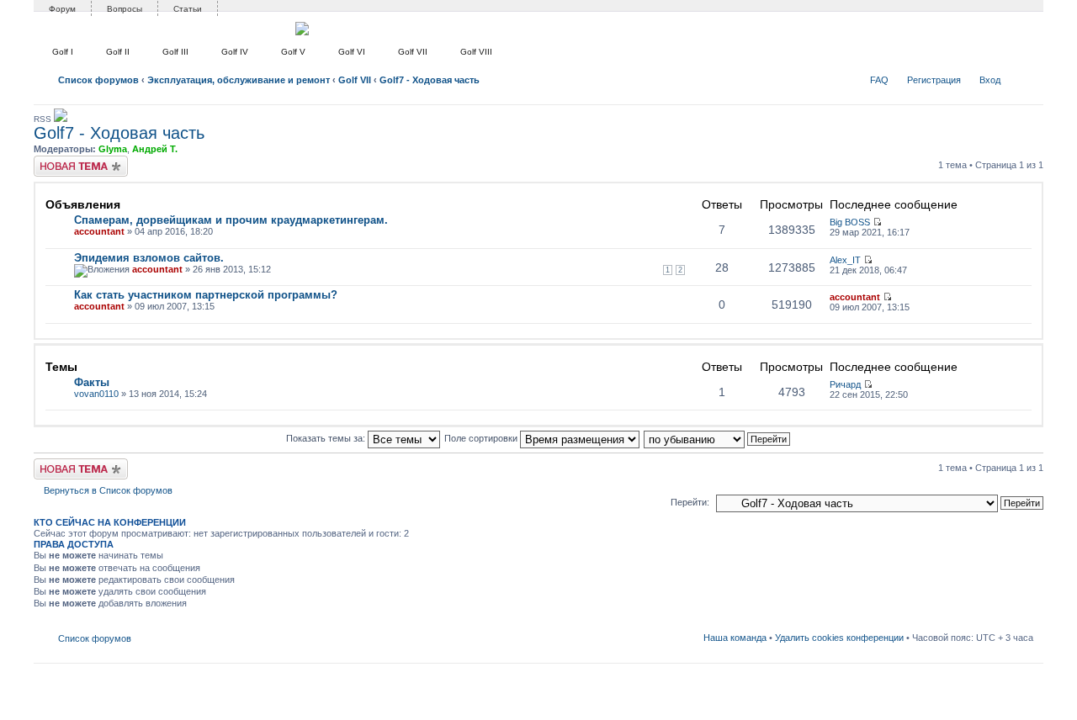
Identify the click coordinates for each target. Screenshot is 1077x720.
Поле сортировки (482, 438)
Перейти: (690, 502)
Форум (62, 8)
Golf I (62, 51)
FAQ (879, 80)
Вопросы (124, 8)
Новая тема (59, 161)
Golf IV (234, 51)
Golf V (293, 51)
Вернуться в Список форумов (108, 490)
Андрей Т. (155, 149)
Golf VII (412, 51)
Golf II (118, 51)
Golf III (175, 51)
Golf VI (351, 51)
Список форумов (98, 80)
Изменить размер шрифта (1021, 76)
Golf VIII (476, 51)
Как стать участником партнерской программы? (205, 295)
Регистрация (934, 80)
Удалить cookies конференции (839, 638)
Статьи (187, 8)
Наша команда (735, 638)
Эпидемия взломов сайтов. (149, 257)
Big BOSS (850, 222)
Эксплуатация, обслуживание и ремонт (238, 80)
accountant (99, 231)
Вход (989, 80)
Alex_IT (845, 260)
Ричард (845, 384)
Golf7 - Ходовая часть (429, 80)
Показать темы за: (327, 438)
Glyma (112, 149)
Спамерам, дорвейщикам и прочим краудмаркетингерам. (231, 220)
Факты (91, 382)
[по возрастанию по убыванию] (718, 438)
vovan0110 (96, 394)
